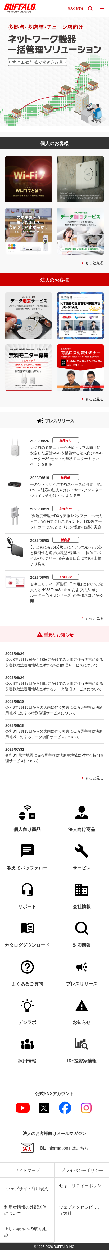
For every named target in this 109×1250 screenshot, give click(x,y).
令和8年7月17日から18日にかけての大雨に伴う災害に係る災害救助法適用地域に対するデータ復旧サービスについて (54, 686)
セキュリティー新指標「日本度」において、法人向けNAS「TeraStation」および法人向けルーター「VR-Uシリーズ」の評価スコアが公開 (66, 592)
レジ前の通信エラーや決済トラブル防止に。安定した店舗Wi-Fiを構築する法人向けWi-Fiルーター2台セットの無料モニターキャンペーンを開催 (66, 456)
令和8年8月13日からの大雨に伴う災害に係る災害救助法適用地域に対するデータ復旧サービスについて (54, 733)
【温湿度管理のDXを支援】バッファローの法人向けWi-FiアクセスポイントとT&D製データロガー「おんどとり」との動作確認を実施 (66, 521)
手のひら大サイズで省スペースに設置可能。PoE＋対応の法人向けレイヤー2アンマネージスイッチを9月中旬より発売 (66, 490)
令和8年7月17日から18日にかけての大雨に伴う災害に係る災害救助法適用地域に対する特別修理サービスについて (54, 662)
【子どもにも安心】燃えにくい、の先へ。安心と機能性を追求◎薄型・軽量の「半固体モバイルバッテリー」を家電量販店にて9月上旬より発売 (66, 555)
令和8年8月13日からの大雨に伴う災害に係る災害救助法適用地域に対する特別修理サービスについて (54, 709)
